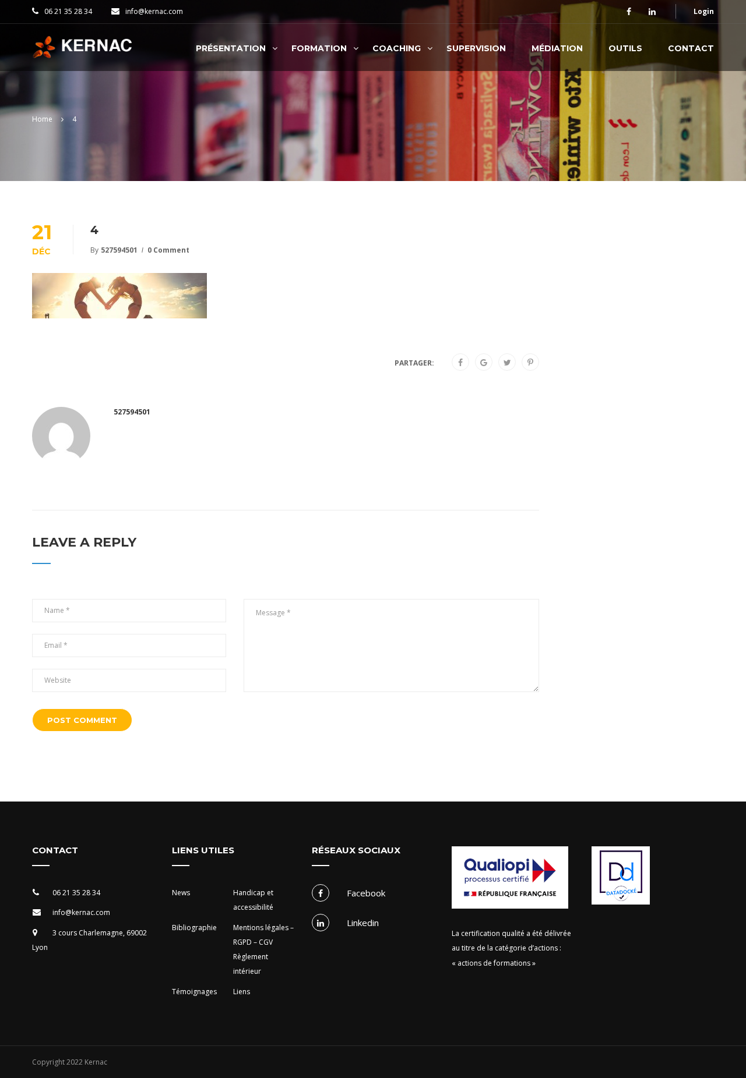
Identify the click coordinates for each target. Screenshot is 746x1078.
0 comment (168, 250)
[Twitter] (507, 362)
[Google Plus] (483, 362)
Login (704, 11)
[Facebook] (460, 362)
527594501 (119, 250)
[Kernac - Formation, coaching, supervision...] (85, 53)
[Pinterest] (530, 362)
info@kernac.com (154, 11)
